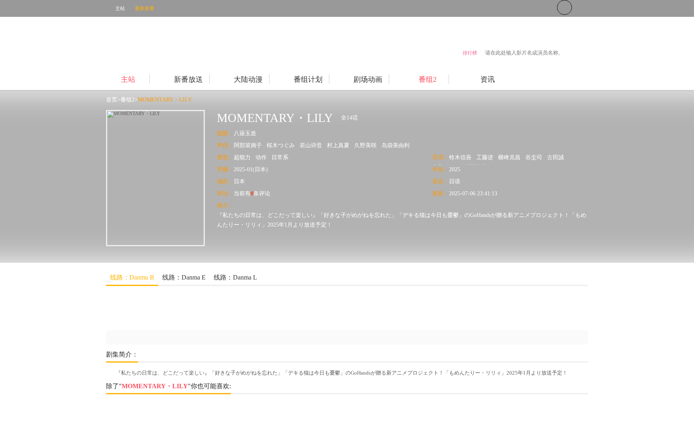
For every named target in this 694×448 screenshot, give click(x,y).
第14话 (268, 317)
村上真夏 (338, 145)
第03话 (221, 300)
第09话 (505, 300)
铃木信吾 (460, 157)
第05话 (316, 300)
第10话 (553, 300)
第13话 (221, 317)
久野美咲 (365, 145)
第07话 (410, 300)
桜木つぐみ (281, 145)
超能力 (242, 157)
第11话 (126, 317)
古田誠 (555, 157)
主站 (120, 8)
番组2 (427, 79)
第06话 (363, 300)
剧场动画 (367, 79)
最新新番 (144, 8)
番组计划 (308, 79)
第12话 (173, 317)
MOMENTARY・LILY (165, 100)
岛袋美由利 (396, 145)
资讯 (487, 79)
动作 (261, 157)
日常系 (279, 157)
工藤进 (484, 157)
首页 (111, 100)
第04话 (268, 300)
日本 (239, 181)
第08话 (458, 300)
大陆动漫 (248, 79)
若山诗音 (311, 145)
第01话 (126, 300)
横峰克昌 (509, 157)
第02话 (173, 300)
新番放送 (188, 79)
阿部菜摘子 (248, 145)
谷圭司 (533, 157)
